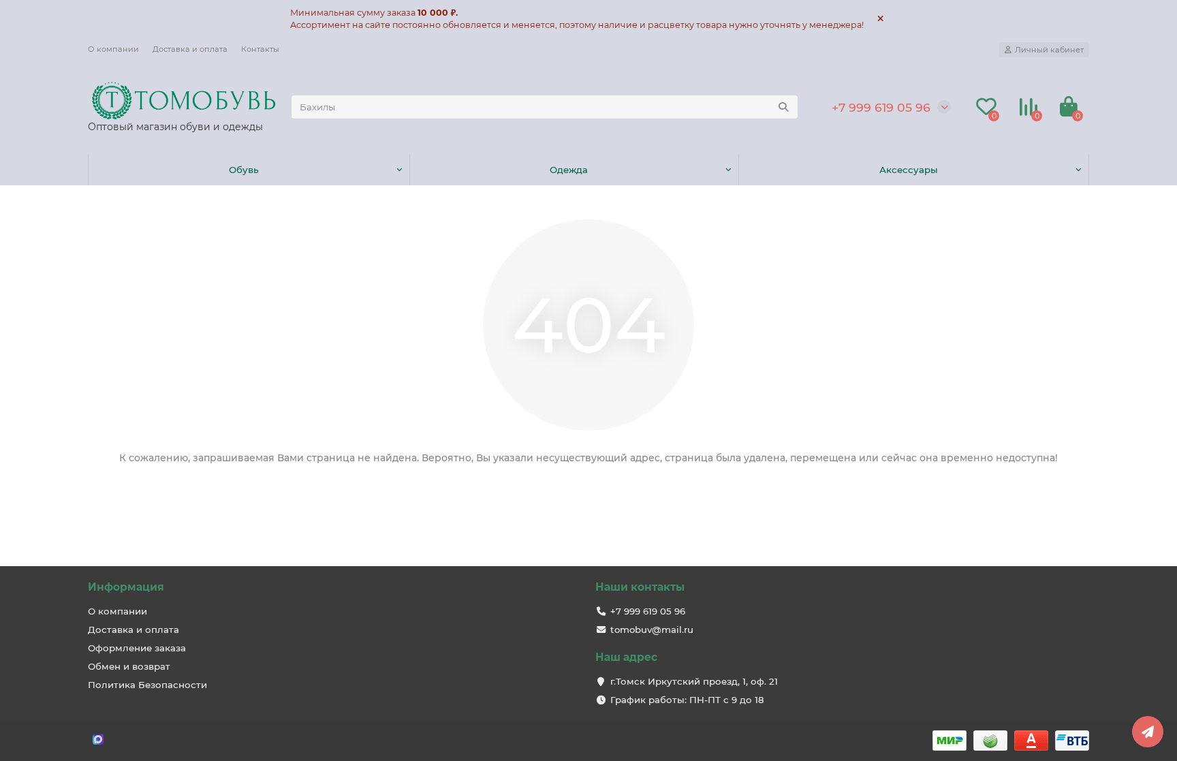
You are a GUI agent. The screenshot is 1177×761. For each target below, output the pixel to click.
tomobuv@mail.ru (651, 629)
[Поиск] (783, 107)
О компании (113, 49)
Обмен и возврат (129, 666)
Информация (126, 586)
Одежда (569, 169)
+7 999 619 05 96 (881, 107)
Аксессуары (908, 169)
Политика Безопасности (147, 684)
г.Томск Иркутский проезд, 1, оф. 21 (694, 681)
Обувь (244, 169)
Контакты (260, 49)
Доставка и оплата (190, 49)
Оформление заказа (137, 647)
